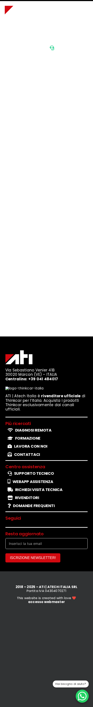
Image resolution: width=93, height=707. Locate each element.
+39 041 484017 (43, 379)
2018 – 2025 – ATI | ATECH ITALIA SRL (47, 587)
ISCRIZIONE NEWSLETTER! (33, 558)
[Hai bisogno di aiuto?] (82, 696)
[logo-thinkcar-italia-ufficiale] (24, 388)
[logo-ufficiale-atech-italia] (18, 3)
